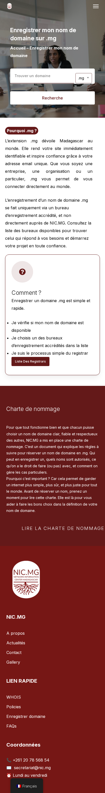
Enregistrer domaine (25, 716)
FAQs (11, 726)
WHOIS (13, 697)
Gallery (13, 662)
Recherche (52, 97)
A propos (15, 633)
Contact (13, 652)
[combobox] (83, 78)
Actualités (15, 642)
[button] (96, 6)
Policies (13, 706)
